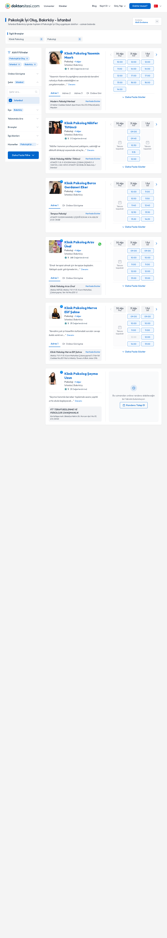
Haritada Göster (93, 101)
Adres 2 (66, 93)
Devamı (71, 84)
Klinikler (63, 6)
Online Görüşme (98, 93)
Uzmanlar (49, 6)
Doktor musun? (140, 6)
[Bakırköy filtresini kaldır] (35, 64)
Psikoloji (68, 61)
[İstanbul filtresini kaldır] (19, 64)
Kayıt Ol (103, 6)
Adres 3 (78, 93)
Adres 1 (54, 93)
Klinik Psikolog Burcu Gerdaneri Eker (80, 185)
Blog (94, 6)
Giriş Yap (118, 6)
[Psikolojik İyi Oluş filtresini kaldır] (27, 58)
